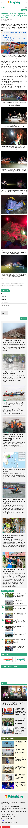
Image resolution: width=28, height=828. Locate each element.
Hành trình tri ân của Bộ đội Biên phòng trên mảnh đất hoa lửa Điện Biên (20, 721)
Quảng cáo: (6, 818)
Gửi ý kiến (23, 318)
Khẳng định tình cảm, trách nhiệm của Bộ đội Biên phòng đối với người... (19, 595)
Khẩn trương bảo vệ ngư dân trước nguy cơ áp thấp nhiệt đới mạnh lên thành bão (14, 501)
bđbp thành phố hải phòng (17, 283)
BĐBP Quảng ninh (5, 283)
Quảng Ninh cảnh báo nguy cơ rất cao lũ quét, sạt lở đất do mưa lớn (13, 341)
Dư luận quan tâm (7, 591)
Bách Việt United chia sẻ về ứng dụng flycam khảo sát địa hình (20, 743)
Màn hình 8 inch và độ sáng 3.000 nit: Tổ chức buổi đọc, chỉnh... (20, 760)
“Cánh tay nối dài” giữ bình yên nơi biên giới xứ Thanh (13, 570)
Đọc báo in (5, 654)
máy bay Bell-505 (18, 285)
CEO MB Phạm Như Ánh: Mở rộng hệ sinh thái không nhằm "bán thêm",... (20, 785)
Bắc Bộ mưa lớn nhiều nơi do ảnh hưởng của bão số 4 (13, 372)
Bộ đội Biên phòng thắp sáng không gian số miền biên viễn (13, 703)
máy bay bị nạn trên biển (7, 285)
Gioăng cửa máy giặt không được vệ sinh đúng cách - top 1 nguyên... (20, 776)
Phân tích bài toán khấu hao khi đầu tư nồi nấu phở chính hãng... (20, 751)
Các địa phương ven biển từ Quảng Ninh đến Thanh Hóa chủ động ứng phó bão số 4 (13, 404)
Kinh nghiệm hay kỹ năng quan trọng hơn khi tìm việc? (20, 767)
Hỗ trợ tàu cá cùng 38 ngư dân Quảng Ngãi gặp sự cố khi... (19, 634)
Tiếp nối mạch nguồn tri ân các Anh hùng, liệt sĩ (19, 614)
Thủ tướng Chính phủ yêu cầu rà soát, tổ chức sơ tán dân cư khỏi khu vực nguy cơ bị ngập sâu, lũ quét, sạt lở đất (13, 437)
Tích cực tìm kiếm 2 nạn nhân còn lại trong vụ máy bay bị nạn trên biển (14, 15)
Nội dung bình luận (5, 305)
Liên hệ (2, 820)
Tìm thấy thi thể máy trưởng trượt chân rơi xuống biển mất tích (18, 602)
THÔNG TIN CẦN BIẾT (8, 738)
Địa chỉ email (4, 299)
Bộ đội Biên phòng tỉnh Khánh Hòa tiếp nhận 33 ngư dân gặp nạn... (19, 648)
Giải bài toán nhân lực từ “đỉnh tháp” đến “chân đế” (19, 627)
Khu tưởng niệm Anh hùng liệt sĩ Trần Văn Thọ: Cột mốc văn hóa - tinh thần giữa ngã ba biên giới (20, 730)
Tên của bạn (4, 293)
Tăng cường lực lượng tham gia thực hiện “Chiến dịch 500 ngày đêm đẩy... (19, 621)
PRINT (24, 10)
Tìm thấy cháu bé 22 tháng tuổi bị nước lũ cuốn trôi (19, 607)
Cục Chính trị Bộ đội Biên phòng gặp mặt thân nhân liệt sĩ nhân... (19, 641)
